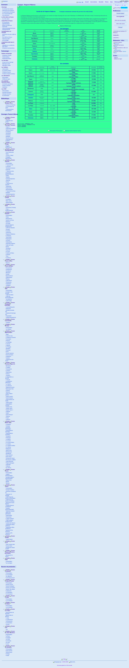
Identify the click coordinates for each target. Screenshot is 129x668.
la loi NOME (6, 40)
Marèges (8, 136)
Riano (7, 246)
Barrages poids (6, 63)
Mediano (8, 221)
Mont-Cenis (9, 450)
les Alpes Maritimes (10, 632)
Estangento (8, 238)
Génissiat (8, 437)
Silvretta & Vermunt (10, 168)
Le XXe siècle (6, 19)
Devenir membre (120, 13)
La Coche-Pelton (10, 442)
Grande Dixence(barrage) (9, 509)
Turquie (7, 537)
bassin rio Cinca (10, 220)
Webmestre (116, 43)
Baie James (9, 201)
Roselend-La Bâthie (11, 459)
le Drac (7, 624)
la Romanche (9, 621)
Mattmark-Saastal (10, 511)
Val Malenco (9, 299)
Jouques (8, 375)
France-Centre (8, 261)
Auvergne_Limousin (10, 125)
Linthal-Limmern (10, 518)
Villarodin (8, 464)
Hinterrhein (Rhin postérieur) (9, 528)
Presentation (6, 90)
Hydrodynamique (7, 58)
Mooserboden (9, 189)
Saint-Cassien (9, 396)
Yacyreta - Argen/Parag (8, 157)
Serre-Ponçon (9, 414)
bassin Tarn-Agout (10, 589)
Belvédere (8, 366)
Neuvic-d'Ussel (9, 138)
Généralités (5, 69)
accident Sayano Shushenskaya (9, 478)
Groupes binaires (7, 94)
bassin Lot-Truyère (10, 587)
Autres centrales (7, 85)
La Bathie (8, 439)
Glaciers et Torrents (10, 105)
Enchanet (8, 133)
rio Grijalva (8, 329)
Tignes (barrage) (10, 463)
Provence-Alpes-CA (10, 364)
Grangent (8, 436)
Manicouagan (9, 202)
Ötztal (7, 175)
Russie (7, 471)
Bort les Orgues (9, 130)
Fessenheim (9, 268)
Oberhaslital (9, 515)
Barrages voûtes (7, 65)
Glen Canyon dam (10, 544)
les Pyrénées (8, 647)
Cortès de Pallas (10, 253)
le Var (7, 644)
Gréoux (8, 373)
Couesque (8, 339)
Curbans (8, 370)
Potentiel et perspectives (8, 48)
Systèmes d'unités (7, 55)
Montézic (8, 348)
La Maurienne (9, 619)
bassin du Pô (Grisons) (8, 533)
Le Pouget (8, 347)
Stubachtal (8, 186)
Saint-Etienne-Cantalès (9, 140)
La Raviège (9, 342)
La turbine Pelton (7, 70)
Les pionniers (6, 15)
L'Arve (7, 618)
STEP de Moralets (10, 227)
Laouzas (8, 343)
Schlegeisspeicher (10, 178)
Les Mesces (9, 385)
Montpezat (8, 453)
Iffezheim (8, 272)
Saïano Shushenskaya (8, 475)
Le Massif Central (9, 581)
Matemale (8, 308)
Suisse (6, 486)
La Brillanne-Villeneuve (8, 382)
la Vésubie (8, 640)
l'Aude (7, 655)
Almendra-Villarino (10, 243)
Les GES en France (7, 37)
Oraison (8, 390)
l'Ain (6, 627)
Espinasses (9, 372)
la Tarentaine (9, 592)
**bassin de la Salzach (9, 184)
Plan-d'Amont (9, 455)
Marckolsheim (9, 275)
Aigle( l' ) (8, 127)
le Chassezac (9, 594)
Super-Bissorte (9, 461)
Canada (7, 197)
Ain (7, 629)
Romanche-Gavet (10, 458)
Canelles (8, 231)
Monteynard (9, 452)
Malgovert (8, 448)
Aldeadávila (9, 242)
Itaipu (7, 153)
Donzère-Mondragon (8, 428)
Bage (7, 334)
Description (5, 77)
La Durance (8, 571)
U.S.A (6, 542)
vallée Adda (9, 300)
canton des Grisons (10, 523)
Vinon (7, 417)
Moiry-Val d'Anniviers (8, 513)
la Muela (8, 254)
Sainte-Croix (9, 406)
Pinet (7, 351)
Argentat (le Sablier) (11, 128)
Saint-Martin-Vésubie (8, 404)
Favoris (115, 46)
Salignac (8, 411)
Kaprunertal (9, 188)
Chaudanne (9, 369)
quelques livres (9, 103)
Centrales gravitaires (8, 84)
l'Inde (6, 559)
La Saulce (8, 384)
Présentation (9, 163)
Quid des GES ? (6, 38)
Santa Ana (8, 232)
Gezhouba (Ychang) (11, 207)
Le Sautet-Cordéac (10, 445)
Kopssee (8, 169)
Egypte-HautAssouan (8, 146)
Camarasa (8, 235)
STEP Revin (9, 280)
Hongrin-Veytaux (10, 489)
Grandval (8, 135)
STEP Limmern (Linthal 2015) (9, 521)
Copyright (7, 118)
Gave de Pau (9, 650)
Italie (6, 288)
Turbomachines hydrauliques (9, 110)
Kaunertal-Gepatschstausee (9, 173)
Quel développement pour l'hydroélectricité (8, 29)
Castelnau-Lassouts (11, 337)
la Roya (8, 636)
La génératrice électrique (9, 12)
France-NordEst (9, 266)
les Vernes (8, 467)
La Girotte (8, 444)
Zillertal (8, 177)
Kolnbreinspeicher (10, 194)
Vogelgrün (8, 283)
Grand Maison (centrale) (9, 434)
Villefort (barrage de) (11, 317)
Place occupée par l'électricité (7, 26)
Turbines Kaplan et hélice (9, 73)
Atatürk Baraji (9, 539)
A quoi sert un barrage (8, 62)
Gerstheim (8, 271)
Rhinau (8, 279)
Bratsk (7, 481)
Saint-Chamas (9, 398)
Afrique (7, 144)
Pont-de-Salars (9, 354)
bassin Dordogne (10, 586)
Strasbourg (8, 282)
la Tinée (8, 639)
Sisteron (8, 416)
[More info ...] (72, 662)
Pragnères (8, 356)
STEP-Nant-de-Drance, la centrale (9, 500)
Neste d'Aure (9, 652)
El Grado (8, 223)
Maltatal (8, 192)
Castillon (8, 367)
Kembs (7, 274)
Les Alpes (7, 610)
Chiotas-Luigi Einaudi (8, 292)
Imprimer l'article (77, 130)
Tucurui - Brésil (9, 155)
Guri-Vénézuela (10, 152)
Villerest (8, 466)
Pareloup (8, 350)
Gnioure (8, 340)
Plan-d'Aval (8, 456)
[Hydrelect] (5, 1)
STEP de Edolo (9, 294)
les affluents (9, 576)
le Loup (8, 642)
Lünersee (8, 166)
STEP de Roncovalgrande (9, 297)
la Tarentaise (9, 622)
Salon (7, 413)
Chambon (8, 424)
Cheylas (8, 426)
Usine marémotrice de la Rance (10, 552)
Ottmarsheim (9, 277)
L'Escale (8, 379)
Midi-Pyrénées (8, 332)
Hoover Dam (9, 546)
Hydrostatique (6, 57)
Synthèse (5, 87)
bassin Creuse (9, 584)
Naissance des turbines (8, 10)
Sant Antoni (8, 237)
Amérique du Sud (9, 150)
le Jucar (8, 251)
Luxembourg (8, 320)
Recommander (117, 50)
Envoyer (120, 27)
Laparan (8, 345)
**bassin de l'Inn (10, 171)
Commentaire (6, 95)
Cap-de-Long (9, 336)
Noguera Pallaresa (10, 234)
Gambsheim (9, 269)
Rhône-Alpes (8, 422)
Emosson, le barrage (8, 495)
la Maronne (8, 590)
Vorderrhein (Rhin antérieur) (10, 525)
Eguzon (8, 262)
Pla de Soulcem (10, 353)
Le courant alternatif (7, 13)
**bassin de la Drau (10, 191)
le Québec (8, 199)
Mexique (7, 325)
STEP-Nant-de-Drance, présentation (10, 497)
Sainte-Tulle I (9, 408)
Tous (7, 256)
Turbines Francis (7, 72)
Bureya (7, 483)
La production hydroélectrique (6, 23)
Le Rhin (7, 597)
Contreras (8, 257)
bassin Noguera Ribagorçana (9, 225)
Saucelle (8, 249)
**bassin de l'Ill (9, 165)
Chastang (8, 131)
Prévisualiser (59, 130)
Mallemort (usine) (10, 387)
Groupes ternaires (7, 92)
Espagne (7, 213)
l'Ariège (8, 653)
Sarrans (8, 358)
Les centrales (9, 600)
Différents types (6, 79)
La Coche (8, 440)
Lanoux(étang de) (10, 307)
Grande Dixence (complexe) (9, 506)
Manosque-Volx (10, 389)
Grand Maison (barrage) (9, 431)
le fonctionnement (10, 577)
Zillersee (8, 180)
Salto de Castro (9, 245)
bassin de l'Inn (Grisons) (9, 531)
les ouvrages (9, 563)
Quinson (8, 392)
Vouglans (8, 285)
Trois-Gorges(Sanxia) (9, 210)
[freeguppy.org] (57, 662)
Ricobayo (8, 248)
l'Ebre (7, 217)
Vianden (8, 322)
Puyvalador (8, 315)
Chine (6, 205)
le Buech (8, 419)
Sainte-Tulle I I (9, 410)
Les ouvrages (9, 574)
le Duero (8, 240)
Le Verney (8, 447)
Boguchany (8, 480)
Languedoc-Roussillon (8, 304)
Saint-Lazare (9, 402)
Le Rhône (7, 604)
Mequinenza (9, 218)
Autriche (7, 161)
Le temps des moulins (8, 9)
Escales (8, 229)
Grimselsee (8, 517)
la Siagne (8, 637)
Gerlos (7, 182)
